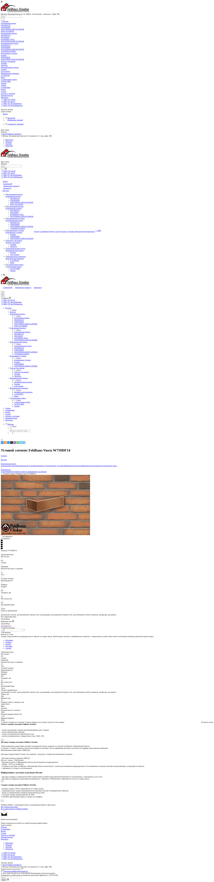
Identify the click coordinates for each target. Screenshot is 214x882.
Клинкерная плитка (21, 318)
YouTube (8, 144)
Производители (7, 837)
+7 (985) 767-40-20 (8, 99)
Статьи (3, 833)
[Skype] (21, 442)
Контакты (4, 839)
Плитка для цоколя (21, 372)
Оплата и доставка (8, 835)
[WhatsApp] (17, 442)
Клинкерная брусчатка (23, 346)
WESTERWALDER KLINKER (21, 472)
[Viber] (14, 442)
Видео (3, 831)
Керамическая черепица (23, 392)
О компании (5, 829)
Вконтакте (9, 140)
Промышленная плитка (23, 382)
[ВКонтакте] (2, 442)
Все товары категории (9, 807)
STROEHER (5, 472)
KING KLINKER (39, 472)
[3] (107, 545)
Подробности (6, 626)
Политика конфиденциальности (15, 871)
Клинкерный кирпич (22, 332)
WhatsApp (9, 146)
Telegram (8, 142)
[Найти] (3, 18)
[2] (107, 543)
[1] (107, 541)
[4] (107, 547)
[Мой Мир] (8, 442)
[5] (107, 549)
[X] (11, 442)
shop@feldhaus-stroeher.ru (12, 134)
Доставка (8, 646)
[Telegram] (24, 442)
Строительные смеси (22, 402)
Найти (4, 880)
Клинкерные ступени (22, 360)
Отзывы (8, 642)
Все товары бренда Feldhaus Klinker (14, 809)
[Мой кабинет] (2, 290)
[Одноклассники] (5, 442)
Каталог (13, 312)
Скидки (8, 648)
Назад (14, 310)
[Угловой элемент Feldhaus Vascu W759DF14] (45, 534)
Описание (9, 640)
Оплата (8, 644)
